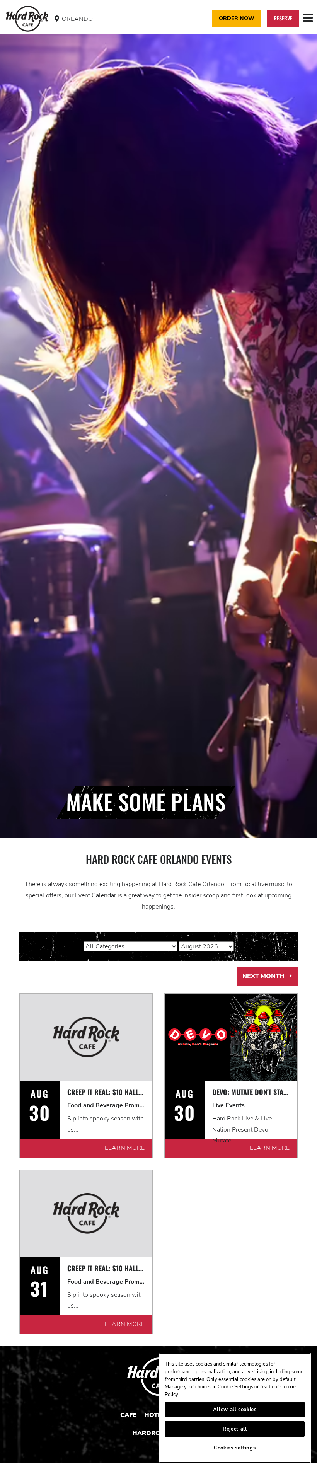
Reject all (235, 1428)
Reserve (283, 18)
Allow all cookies (235, 1409)
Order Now (236, 18)
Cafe (128, 1415)
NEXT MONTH (270, 979)
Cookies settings (235, 1447)
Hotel (154, 1415)
